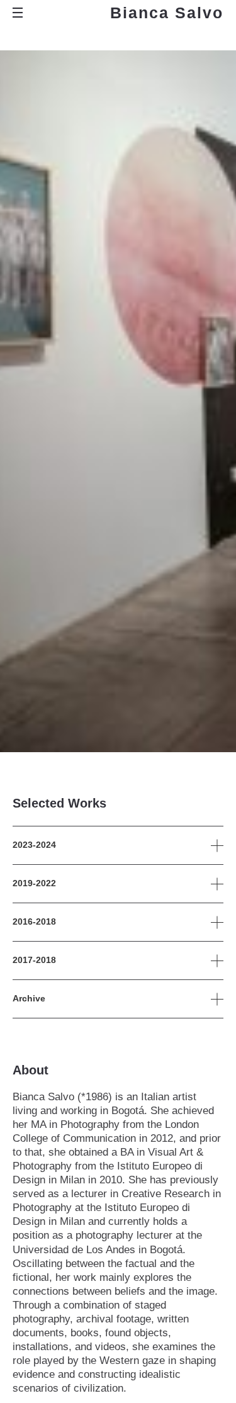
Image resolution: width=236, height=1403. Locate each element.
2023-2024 (34, 845)
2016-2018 (34, 921)
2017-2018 (34, 960)
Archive (29, 998)
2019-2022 (34, 883)
